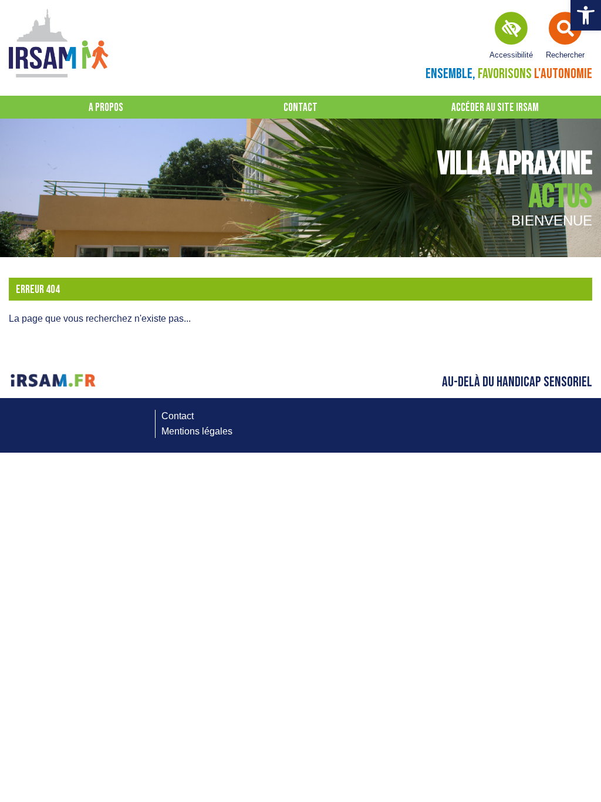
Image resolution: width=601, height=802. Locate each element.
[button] (585, 15)
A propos (106, 107)
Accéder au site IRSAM (495, 107)
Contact (300, 107)
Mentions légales (196, 431)
